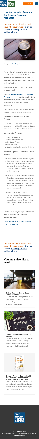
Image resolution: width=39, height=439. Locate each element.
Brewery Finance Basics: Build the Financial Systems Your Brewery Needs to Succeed (18, 377)
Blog (24, 431)
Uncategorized (17, 64)
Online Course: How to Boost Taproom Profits (17, 294)
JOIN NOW (28, 3)
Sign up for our (18, 29)
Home (14, 431)
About (19, 431)
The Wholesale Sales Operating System (18, 335)
